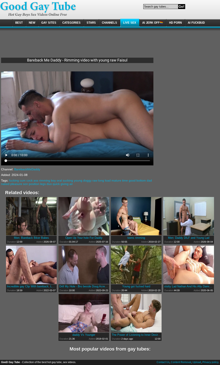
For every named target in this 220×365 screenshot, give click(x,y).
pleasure (16, 184)
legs (43, 184)
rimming (44, 180)
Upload (196, 362)
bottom (141, 180)
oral (59, 180)
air (71, 184)
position (34, 184)
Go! (181, 6)
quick (56, 184)
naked (5, 184)
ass (36, 180)
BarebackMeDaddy (27, 169)
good (132, 180)
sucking (68, 180)
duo (49, 184)
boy (53, 180)
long (101, 180)
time (125, 180)
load (108, 180)
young (78, 180)
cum (23, 180)
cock (29, 180)
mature (116, 180)
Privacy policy (210, 362)
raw (94, 180)
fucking (14, 180)
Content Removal (181, 362)
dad (149, 180)
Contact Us (163, 362)
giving (65, 184)
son (25, 184)
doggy (87, 180)
